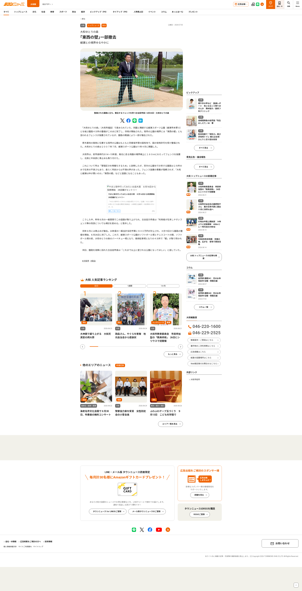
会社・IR (279, 6)
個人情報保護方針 (10, 547)
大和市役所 (195, 379)
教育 (52, 12)
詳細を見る (199, 495)
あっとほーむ (177, 12)
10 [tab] (170, 346)
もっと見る (172, 354)
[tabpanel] (131, 81)
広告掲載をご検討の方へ (30, 541)
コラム (164, 12)
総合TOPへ (46, 4)
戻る (83, 19)
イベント (152, 12)
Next (180, 346)
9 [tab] (162, 346)
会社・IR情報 (10, 541)
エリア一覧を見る (169, 424)
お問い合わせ (282, 543)
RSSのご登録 (199, 514)
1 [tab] (94, 346)
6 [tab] (136, 346)
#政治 (93, 261)
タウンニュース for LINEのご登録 (107, 511)
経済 (83, 12)
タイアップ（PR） (120, 12)
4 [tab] (119, 346)
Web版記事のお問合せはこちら (204, 364)
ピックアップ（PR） (99, 12)
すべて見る (203, 148)
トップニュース (20, 12)
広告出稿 (241, 4)
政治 (74, 12)
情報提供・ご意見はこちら (202, 340)
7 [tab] (145, 346)
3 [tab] (111, 346)
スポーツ (63, 12)
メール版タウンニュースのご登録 (146, 511)
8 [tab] (153, 346)
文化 (34, 12)
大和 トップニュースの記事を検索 (203, 257)
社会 (43, 12)
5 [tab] (128, 346)
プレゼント (193, 12)
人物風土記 (138, 12)
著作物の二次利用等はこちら (203, 346)
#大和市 (85, 261)
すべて (6, 12)
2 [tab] (102, 346)
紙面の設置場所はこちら (201, 358)
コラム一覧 (203, 307)
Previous (82, 346)
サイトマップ (38, 547)
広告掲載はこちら (198, 352)
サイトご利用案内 (25, 547)
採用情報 (48, 541)
